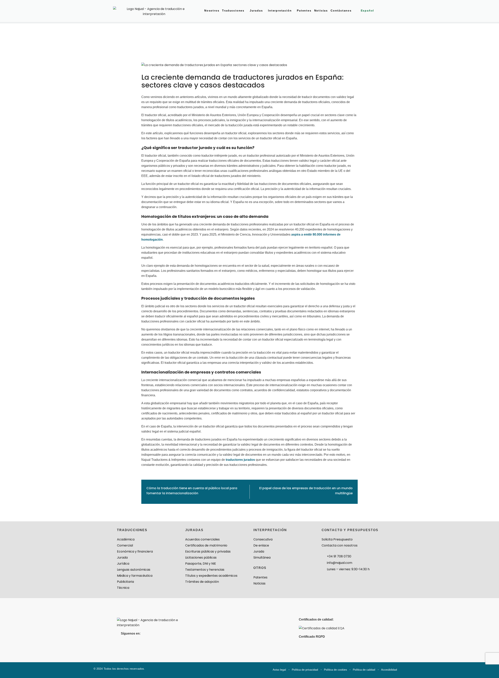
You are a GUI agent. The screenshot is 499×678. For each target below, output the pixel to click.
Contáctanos (341, 10)
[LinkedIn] (124, 642)
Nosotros (211, 10)
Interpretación (280, 10)
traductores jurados (240, 459)
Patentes (304, 10)
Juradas (256, 10)
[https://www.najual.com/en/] (155, 622)
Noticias (321, 10)
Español (367, 10)
